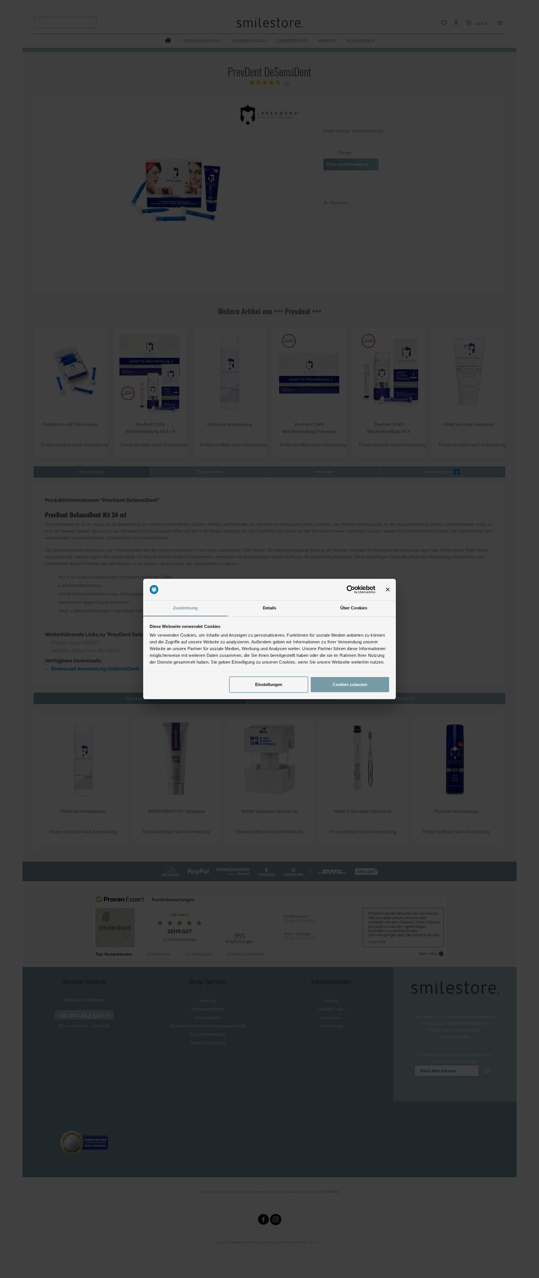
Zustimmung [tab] (185, 607)
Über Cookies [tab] (353, 607)
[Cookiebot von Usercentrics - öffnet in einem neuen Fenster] (350, 589)
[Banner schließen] (388, 589)
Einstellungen (268, 684)
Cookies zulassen (350, 684)
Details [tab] (270, 607)
